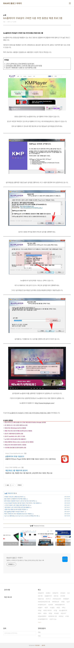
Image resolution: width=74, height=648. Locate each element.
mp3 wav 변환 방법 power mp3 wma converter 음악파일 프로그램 (21, 516)
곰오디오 (41, 599)
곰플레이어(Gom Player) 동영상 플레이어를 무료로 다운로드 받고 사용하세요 (30, 459)
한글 (51, 613)
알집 (58, 607)
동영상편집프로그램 (44, 602)
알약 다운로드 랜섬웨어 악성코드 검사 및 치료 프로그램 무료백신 (19, 501)
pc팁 (6, 493)
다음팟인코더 (42, 605)
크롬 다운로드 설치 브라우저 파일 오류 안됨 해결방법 (17, 507)
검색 (34, 633)
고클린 (53, 607)
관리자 (43, 645)
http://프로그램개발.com (13, 467)
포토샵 (61, 616)
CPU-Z (49, 599)
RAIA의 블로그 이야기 (12, 3)
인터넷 (51, 605)
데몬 (63, 602)
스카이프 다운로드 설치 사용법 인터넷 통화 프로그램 (16, 505)
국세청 (63, 596)
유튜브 (48, 593)
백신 (64, 607)
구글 (56, 610)
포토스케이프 (48, 610)
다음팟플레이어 (43, 619)
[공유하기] (10, 485)
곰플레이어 (48, 596)
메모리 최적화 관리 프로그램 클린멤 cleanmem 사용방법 (18, 513)
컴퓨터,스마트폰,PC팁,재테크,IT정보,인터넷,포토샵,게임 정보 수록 (25, 560)
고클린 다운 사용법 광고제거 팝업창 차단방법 (15, 509)
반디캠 (40, 596)
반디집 (56, 596)
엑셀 (40, 610)
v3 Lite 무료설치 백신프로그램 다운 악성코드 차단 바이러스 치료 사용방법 (22, 503)
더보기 (39, 622)
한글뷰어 (41, 593)
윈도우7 (64, 613)
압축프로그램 (53, 616)
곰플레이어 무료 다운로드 (14, 456)
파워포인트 (56, 602)
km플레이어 (63, 610)
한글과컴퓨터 (42, 616)
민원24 (63, 593)
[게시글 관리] (13, 485)
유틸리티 (55, 593)
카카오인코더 (57, 599)
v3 (69, 593)
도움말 (57, 613)
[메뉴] (70, 3)
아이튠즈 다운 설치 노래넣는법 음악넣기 (14, 496)
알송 (45, 613)
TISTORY (37, 645)
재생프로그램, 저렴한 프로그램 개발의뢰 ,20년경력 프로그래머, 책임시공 (28, 473)
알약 (46, 607)
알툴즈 (40, 607)
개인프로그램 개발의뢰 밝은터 (16, 470)
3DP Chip (53, 619)
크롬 (67, 616)
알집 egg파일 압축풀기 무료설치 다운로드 (14, 511)
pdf (68, 602)
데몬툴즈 (66, 599)
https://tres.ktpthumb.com (14, 453)
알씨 (40, 613)
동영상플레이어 (60, 605)
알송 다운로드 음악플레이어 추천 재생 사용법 (15, 499)
